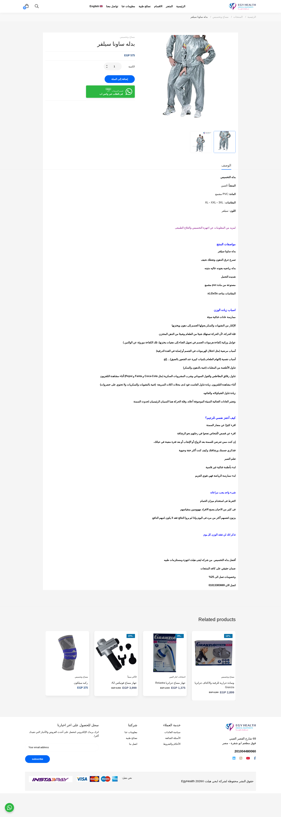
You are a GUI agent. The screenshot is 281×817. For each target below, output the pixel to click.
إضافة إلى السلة (119, 79)
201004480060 (245, 751)
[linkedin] (234, 758)
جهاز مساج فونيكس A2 (124, 682)
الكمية (131, 66)
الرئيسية (252, 16)
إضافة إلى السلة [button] (229, 668)
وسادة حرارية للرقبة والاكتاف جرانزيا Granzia (214, 685)
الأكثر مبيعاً (132, 677)
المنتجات (238, 16)
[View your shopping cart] (27, 6)
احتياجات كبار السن (177, 677)
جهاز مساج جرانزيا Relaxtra (170, 682)
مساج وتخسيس (220, 16)
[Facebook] (255, 758)
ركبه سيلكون (81, 682)
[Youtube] (248, 758)
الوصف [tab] (226, 165)
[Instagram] (240, 758)
